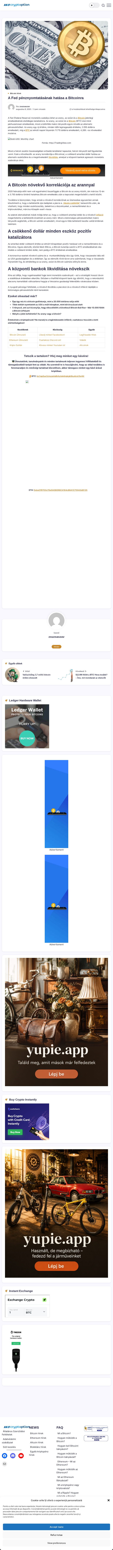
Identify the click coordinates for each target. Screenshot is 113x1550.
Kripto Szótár (15, 345)
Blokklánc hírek (38, 1447)
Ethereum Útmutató (18, 340)
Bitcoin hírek (36, 1433)
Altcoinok (83, 345)
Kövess (56, 647)
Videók (82, 340)
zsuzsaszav (25, 106)
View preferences (56, 1543)
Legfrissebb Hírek (87, 335)
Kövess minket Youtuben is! (52, 345)
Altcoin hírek (36, 1442)
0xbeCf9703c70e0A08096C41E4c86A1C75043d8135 (60, 490)
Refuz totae (56, 1535)
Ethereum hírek (38, 1437)
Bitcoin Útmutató (18, 335)
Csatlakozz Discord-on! (50, 340)
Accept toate (56, 1527)
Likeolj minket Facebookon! (52, 335)
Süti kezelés (9, 1447)
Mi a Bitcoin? (64, 1433)
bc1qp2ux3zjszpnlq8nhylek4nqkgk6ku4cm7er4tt (60, 376)
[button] (108, 1500)
